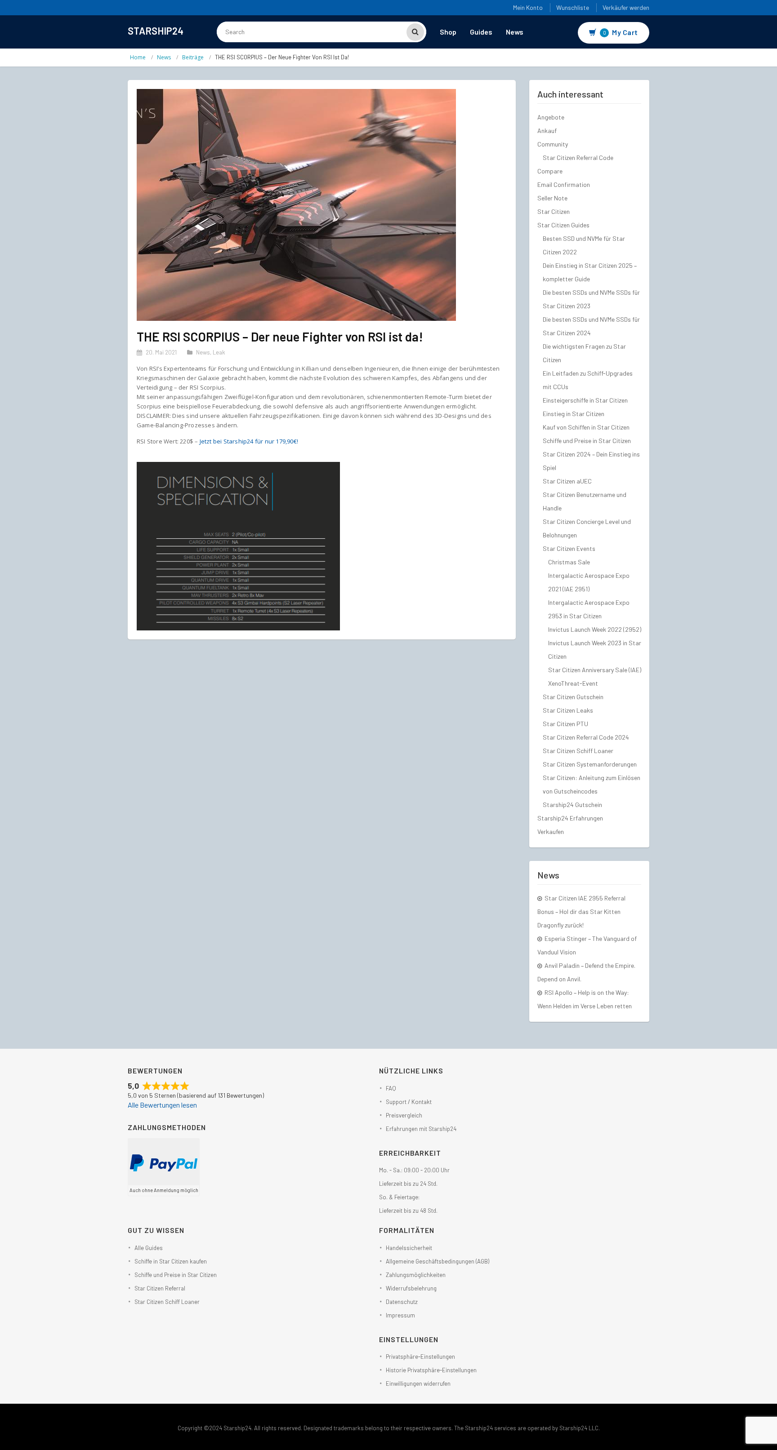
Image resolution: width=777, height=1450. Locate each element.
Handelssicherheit (409, 1247)
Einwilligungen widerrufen (418, 1383)
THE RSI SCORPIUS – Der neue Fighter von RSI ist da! (280, 336)
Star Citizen (553, 211)
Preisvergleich (404, 1115)
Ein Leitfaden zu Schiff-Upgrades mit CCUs (588, 379)
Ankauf (547, 130)
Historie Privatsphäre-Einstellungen (431, 1370)
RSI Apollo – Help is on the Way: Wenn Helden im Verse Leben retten (584, 999)
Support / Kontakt (409, 1101)
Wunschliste (572, 7)
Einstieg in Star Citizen (573, 413)
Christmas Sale (569, 562)
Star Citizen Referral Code (578, 157)
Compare (550, 171)
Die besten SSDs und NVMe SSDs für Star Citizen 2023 (591, 299)
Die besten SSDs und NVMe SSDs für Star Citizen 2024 (591, 326)
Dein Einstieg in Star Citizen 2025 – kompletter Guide (590, 272)
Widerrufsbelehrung (411, 1288)
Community (552, 144)
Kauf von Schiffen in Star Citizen (586, 427)
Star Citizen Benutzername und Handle (584, 501)
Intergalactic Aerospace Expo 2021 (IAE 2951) (589, 582)
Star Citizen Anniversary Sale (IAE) (594, 670)
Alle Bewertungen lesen (162, 1104)
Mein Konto (528, 7)
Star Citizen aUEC (567, 481)
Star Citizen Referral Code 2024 (586, 737)
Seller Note (552, 198)
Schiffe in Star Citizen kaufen (170, 1261)
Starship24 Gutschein (572, 804)
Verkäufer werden (626, 7)
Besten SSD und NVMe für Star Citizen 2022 (584, 245)
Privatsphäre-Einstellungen (420, 1356)
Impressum (400, 1315)
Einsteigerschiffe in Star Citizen (585, 400)
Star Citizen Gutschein (573, 697)
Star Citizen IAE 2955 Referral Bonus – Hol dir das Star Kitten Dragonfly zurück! (581, 911)
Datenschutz (402, 1301)
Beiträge (193, 57)
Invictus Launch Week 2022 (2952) (594, 629)
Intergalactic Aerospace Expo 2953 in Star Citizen (589, 609)
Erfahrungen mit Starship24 (421, 1128)
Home (138, 57)
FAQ (391, 1088)
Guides (481, 31)
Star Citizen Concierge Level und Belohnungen (587, 528)
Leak (219, 352)
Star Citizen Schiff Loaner (578, 750)
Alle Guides (148, 1247)
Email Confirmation (563, 184)
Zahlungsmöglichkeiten (416, 1274)
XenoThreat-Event (573, 683)
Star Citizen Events (569, 548)
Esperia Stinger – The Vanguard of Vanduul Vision (587, 945)
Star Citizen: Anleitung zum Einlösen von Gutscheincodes (591, 784)
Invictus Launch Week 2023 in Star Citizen (594, 649)
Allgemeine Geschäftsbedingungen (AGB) (437, 1261)
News (514, 31)
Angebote (550, 117)
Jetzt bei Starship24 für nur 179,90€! (249, 441)
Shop (448, 31)
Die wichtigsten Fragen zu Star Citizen (584, 353)
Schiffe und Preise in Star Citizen (587, 440)
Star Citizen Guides (563, 225)
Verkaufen (550, 831)
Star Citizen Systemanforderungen (590, 764)
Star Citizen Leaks (568, 710)
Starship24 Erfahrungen (570, 818)
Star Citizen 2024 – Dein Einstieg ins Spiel (591, 460)
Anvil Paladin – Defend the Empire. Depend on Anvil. (586, 972)
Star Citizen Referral (159, 1288)
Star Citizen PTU (565, 723)
